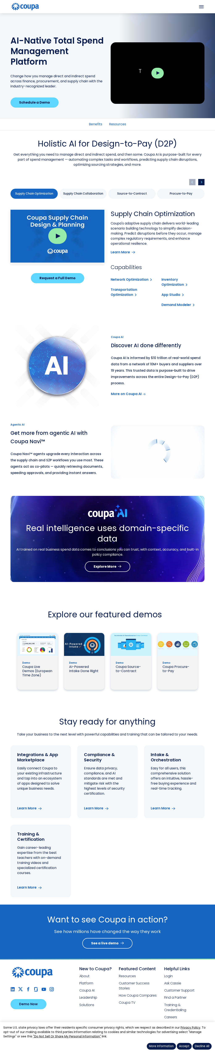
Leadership (88, 997)
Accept (184, 1046)
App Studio (170, 294)
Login (168, 976)
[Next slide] (201, 182)
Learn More (120, 252)
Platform (86, 983)
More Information (161, 1046)
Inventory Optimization (172, 282)
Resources (117, 124)
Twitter (20, 989)
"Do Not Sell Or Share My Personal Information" (67, 1036)
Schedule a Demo (34, 102)
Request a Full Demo (57, 278)
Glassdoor (36, 989)
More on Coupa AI (126, 393)
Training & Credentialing (175, 1007)
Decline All (202, 1046)
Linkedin (12, 989)
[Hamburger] (201, 7)
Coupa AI (86, 990)
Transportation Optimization (124, 292)
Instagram (51, 989)
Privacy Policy (190, 1027)
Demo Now (28, 1004)
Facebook (28, 989)
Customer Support (179, 990)
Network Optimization (129, 279)
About (84, 976)
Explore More (105, 566)
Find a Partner (175, 997)
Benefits (95, 124)
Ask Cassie (172, 983)
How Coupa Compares (138, 995)
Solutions (86, 1004)
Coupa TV (127, 1002)
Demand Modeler (176, 304)
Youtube (44, 989)
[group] (34, 194)
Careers (170, 1017)
